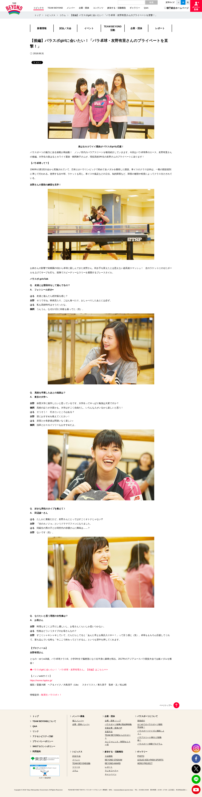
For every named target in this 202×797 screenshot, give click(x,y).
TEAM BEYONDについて (44, 721)
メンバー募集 (78, 716)
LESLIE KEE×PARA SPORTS (150, 760)
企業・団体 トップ (113, 721)
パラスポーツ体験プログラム (149, 744)
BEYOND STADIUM (113, 760)
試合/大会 (76, 756)
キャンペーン (110, 774)
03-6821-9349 (144, 790)
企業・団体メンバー (81, 724)
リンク (36, 731)
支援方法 (109, 732)
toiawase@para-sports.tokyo (123, 790)
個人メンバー (78, 721)
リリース (76, 767)
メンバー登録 (196, 6)
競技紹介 (141, 721)
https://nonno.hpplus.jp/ (41, 680)
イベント (76, 760)
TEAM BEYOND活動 (81, 763)
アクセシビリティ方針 (43, 736)
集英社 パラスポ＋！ (51, 695)
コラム (63, 15)
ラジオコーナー (111, 771)
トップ (37, 15)
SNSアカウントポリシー (44, 746)
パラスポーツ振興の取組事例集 (118, 724)
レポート (109, 767)
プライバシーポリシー (43, 741)
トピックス (50, 15)
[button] (38, 8)
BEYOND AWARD (113, 763)
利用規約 (37, 751)
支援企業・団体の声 (113, 728)
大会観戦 (109, 756)
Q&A (35, 726)
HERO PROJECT (144, 763)
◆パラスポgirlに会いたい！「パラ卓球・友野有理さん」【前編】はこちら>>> (69, 669)
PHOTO (140, 756)
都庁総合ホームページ (178, 8)
